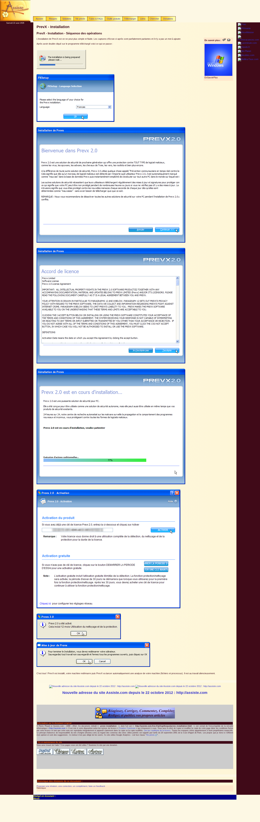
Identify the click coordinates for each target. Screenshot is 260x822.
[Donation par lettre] (78, 754)
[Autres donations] (95, 754)
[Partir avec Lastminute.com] (247, 43)
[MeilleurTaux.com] (248, 59)
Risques (53, 18)
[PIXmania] (244, 28)
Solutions (66, 18)
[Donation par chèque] (61, 754)
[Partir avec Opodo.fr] (244, 47)
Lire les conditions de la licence (157, 730)
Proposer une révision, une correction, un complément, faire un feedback (71, 786)
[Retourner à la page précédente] (223, 40)
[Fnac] (242, 24)
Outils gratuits (113, 18)
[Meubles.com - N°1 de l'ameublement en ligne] (246, 55)
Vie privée (80, 18)
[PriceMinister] (246, 32)
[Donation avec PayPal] (45, 754)
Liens (142, 18)
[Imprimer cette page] (228, 40)
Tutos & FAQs (96, 18)
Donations (168, 18)
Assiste (39, 18)
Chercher (154, 18)
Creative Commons (127, 728)
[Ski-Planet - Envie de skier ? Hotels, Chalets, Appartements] (244, 51)
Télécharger (130, 18)
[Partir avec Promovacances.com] (248, 39)
